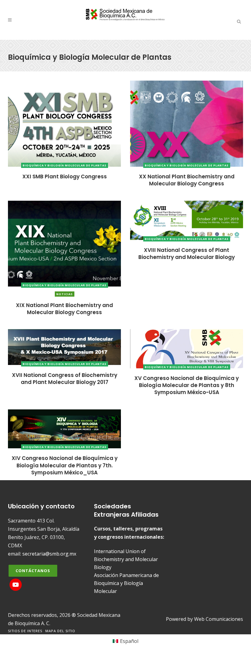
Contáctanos (33, 570)
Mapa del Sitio (60, 631)
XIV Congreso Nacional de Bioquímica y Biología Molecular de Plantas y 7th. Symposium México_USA (65, 465)
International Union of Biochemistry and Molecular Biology (126, 559)
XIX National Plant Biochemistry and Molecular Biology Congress (64, 309)
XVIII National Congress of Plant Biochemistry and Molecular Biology (186, 253)
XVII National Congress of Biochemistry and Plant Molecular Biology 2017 (64, 378)
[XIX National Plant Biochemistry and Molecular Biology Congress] (64, 243)
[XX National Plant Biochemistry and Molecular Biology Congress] (186, 123)
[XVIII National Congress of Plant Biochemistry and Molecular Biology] (186, 219)
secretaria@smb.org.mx (49, 553)
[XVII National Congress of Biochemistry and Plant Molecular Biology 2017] (64, 346)
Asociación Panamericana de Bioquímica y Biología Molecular (126, 583)
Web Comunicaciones (218, 619)
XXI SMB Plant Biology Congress (64, 176)
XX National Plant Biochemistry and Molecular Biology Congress (186, 180)
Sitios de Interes (25, 631)
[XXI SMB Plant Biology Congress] (64, 123)
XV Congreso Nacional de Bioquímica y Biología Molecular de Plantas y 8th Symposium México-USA (186, 385)
